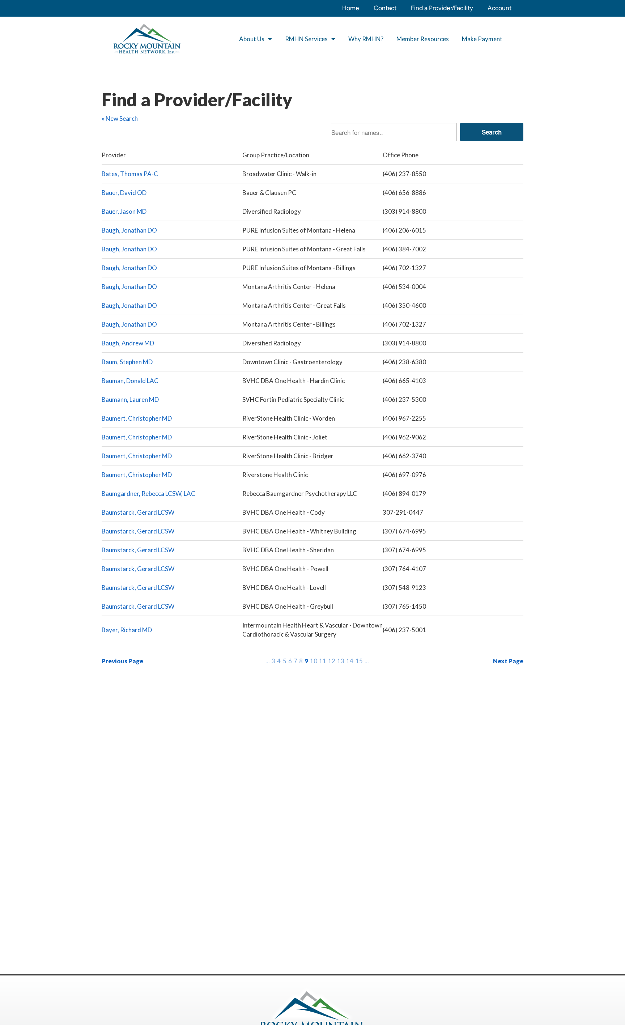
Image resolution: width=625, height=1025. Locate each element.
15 (359, 661)
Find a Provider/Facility (442, 8)
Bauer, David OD (124, 192)
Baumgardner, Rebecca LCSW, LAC (148, 493)
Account (499, 8)
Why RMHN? (365, 39)
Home (350, 8)
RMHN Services (306, 39)
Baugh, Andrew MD (128, 343)
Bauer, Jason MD (124, 211)
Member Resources (422, 39)
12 (331, 661)
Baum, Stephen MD (127, 362)
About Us (251, 39)
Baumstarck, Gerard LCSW (138, 512)
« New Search (120, 118)
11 (322, 661)
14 (349, 661)
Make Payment (482, 39)
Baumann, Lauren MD (130, 399)
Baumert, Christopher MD (137, 418)
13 (340, 661)
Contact (385, 8)
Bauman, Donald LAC (130, 380)
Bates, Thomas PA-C (130, 174)
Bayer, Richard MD (127, 630)
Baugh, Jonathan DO (129, 230)
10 (313, 661)
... (267, 661)
